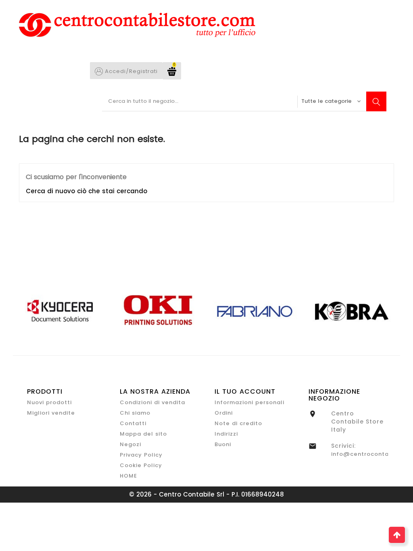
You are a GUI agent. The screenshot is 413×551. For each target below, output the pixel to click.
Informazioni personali (249, 402)
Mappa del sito (143, 434)
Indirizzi (226, 434)
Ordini (224, 413)
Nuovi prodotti (49, 402)
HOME (128, 476)
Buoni (223, 444)
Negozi (130, 444)
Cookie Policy (141, 465)
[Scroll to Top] (397, 535)
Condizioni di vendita (152, 402)
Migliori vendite (51, 413)
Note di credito (238, 423)
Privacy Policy (141, 455)
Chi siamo (135, 413)
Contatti (133, 423)
